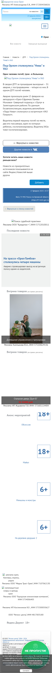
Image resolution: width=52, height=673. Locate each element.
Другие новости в (23, 149)
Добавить (39, 182)
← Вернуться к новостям (26, 142)
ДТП (24, 57)
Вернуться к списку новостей (20, 208)
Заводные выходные (37, 43)
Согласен (26, 671)
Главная (6, 57)
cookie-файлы (28, 656)
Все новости (15, 43)
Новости (15, 57)
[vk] (35, 150)
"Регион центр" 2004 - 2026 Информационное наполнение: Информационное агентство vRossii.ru (23, 640)
